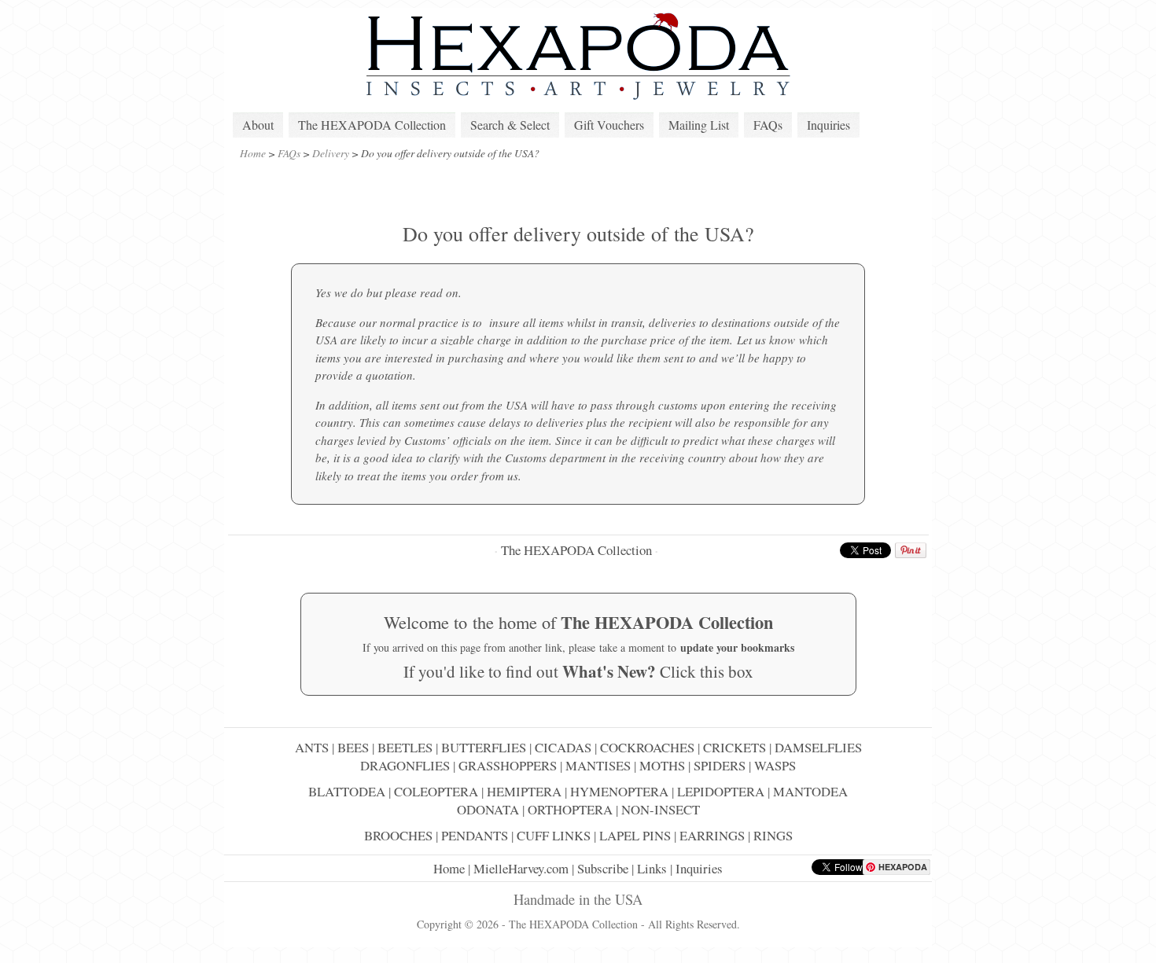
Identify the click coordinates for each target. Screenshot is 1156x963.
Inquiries (828, 124)
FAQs (767, 124)
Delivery (330, 152)
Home (253, 152)
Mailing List (698, 124)
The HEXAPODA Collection (372, 124)
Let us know (766, 339)
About (258, 124)
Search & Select (510, 124)
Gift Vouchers (609, 124)
